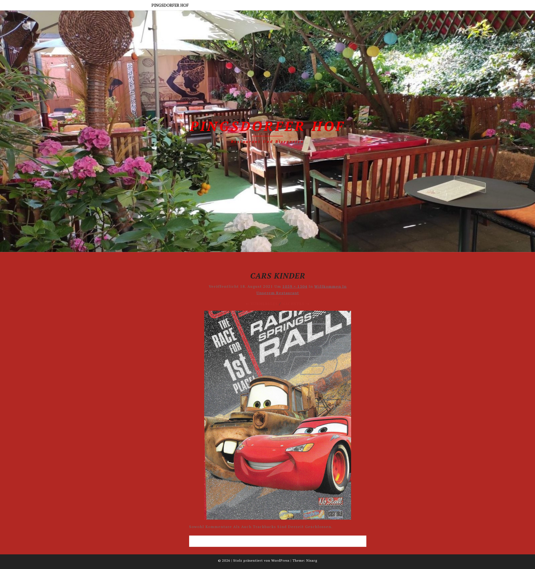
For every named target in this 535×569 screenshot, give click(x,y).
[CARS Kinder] (277, 416)
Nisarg (311, 560)
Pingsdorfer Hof (170, 5)
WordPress (280, 560)
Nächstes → (296, 303)
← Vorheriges (262, 303)
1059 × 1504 (294, 286)
